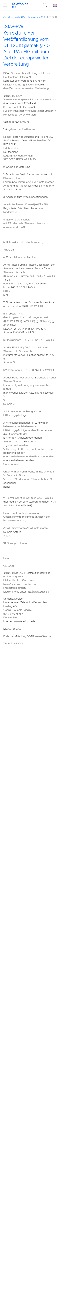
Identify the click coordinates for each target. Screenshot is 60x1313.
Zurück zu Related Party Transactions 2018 (24, 16)
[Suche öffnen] (45, 5)
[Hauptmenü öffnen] (5, 5)
